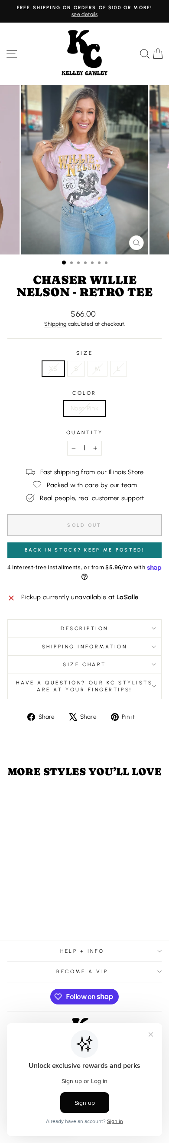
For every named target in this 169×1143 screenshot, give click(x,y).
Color (84, 393)
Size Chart (84, 664)
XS (53, 369)
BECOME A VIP (82, 971)
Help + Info (82, 951)
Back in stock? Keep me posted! (84, 550)
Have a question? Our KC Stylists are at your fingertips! (84, 686)
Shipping (55, 323)
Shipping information (84, 647)
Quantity (84, 432)
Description (84, 628)
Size (84, 353)
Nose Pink (84, 408)
